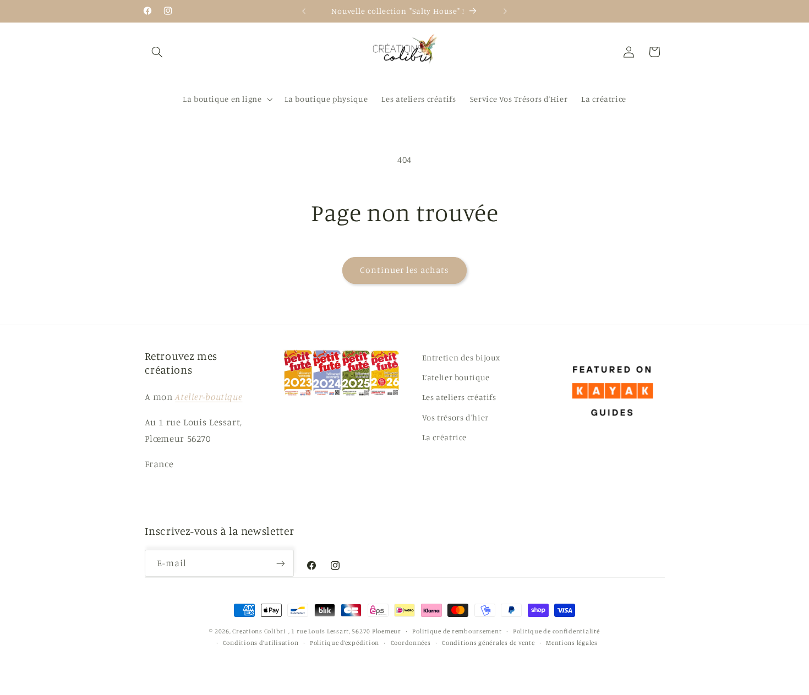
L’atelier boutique (456, 377)
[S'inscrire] (280, 563)
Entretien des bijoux (461, 357)
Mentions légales (572, 643)
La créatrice (444, 437)
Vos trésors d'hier (455, 417)
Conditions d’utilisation (261, 643)
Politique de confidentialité (556, 631)
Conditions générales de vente (488, 643)
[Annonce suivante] (505, 11)
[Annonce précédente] (304, 11)
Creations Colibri (259, 631)
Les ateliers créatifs (459, 397)
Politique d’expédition (344, 643)
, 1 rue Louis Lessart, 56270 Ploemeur (344, 631)
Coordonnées (411, 643)
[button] (157, 51)
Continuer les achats (405, 270)
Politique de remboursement (456, 631)
